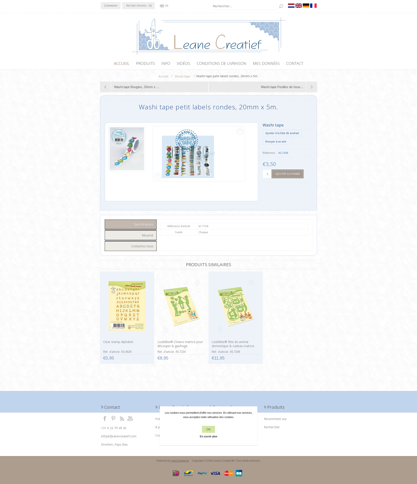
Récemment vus (275, 419)
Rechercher (272, 427)
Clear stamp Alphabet (118, 342)
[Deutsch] (306, 5)
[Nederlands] (291, 5)
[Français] (313, 5)
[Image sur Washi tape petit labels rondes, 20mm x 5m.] (126, 153)
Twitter (113, 418)
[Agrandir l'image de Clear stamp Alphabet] (127, 306)
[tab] (131, 224)
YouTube (130, 418)
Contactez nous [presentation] (142, 246)
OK (208, 429)
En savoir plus (208, 436)
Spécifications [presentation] (143, 224)
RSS (122, 418)
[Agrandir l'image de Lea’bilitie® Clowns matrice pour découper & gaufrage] (181, 306)
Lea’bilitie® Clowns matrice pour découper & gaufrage (180, 344)
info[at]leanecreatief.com (118, 436)
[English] (298, 5)
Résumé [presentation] (147, 235)
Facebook (105, 418)
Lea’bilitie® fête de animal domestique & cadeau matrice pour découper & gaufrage (233, 346)
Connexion (110, 5)
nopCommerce (180, 460)
